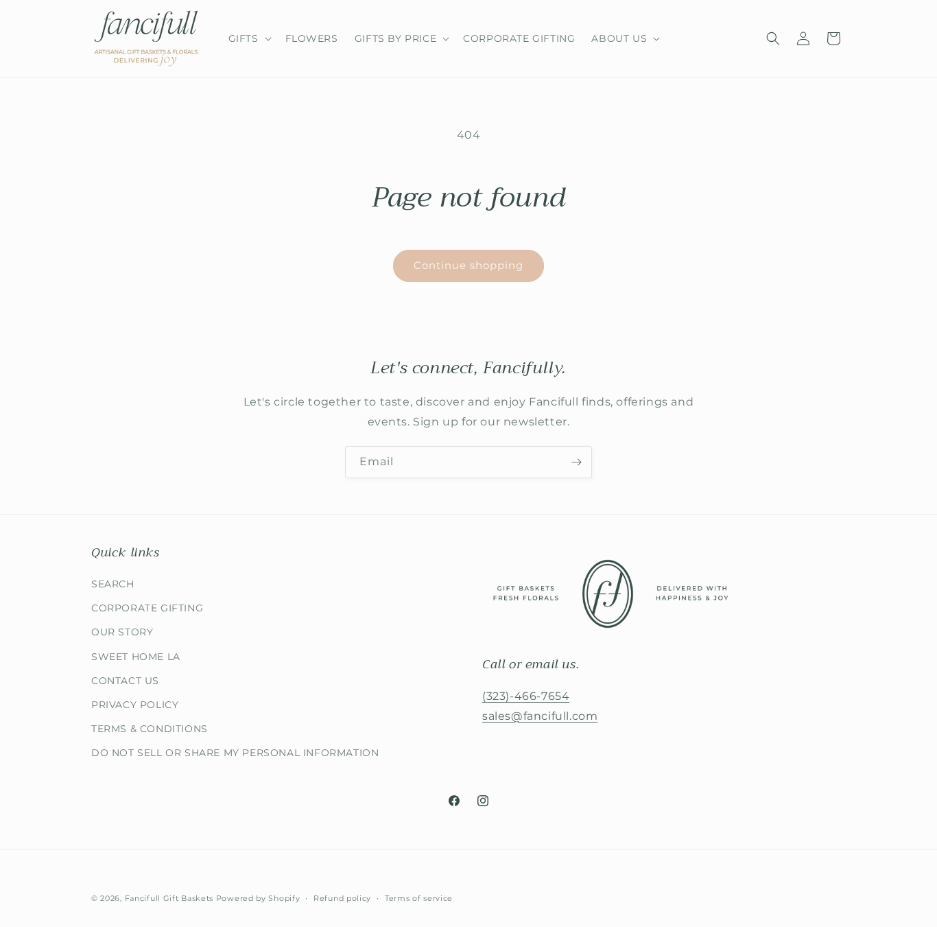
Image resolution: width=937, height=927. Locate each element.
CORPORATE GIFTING (147, 608)
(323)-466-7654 (525, 696)
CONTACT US (125, 680)
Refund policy (342, 897)
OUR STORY (122, 632)
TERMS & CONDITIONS (149, 729)
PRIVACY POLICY (134, 705)
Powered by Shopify (258, 898)
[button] (248, 38)
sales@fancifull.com (539, 716)
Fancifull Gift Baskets (169, 898)
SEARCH (112, 584)
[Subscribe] (576, 462)
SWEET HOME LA (135, 656)
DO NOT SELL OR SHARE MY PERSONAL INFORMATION (235, 753)
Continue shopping (468, 265)
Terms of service (419, 897)
